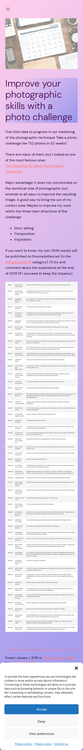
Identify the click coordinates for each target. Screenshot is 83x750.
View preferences (41, 734)
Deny (41, 721)
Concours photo (54, 658)
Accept (42, 709)
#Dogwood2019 (18, 262)
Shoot (71, 658)
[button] (76, 668)
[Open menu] (8, 9)
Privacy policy (23, 744)
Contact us (61, 744)
